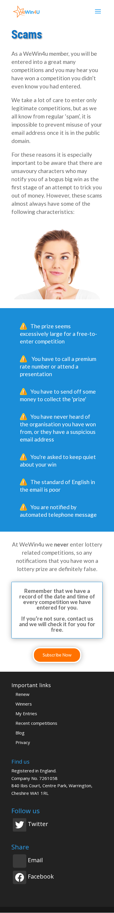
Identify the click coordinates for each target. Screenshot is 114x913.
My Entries (26, 713)
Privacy (22, 742)
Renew (22, 694)
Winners (23, 704)
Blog (20, 733)
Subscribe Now (57, 654)
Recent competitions (36, 723)
